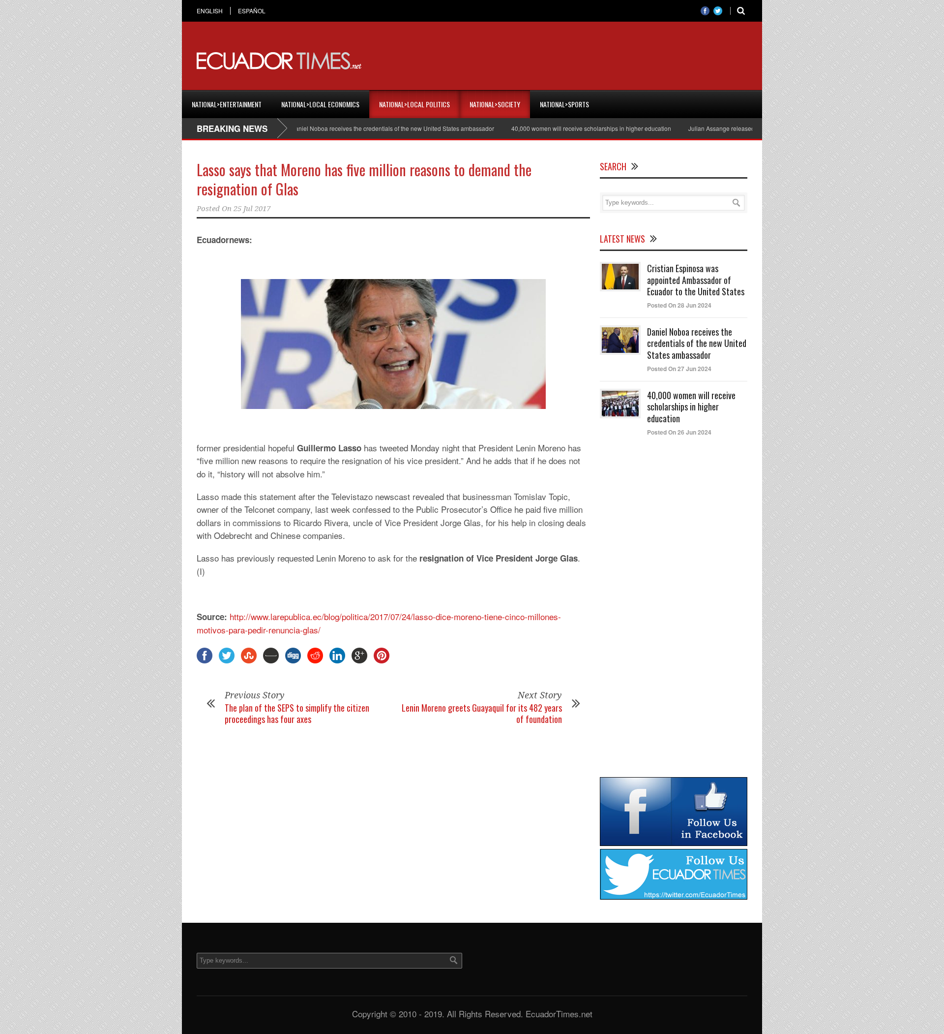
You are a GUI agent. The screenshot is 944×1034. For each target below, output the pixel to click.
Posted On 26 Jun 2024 (679, 432)
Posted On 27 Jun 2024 (679, 368)
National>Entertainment (227, 104)
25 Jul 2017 (252, 208)
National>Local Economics (320, 104)
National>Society (495, 104)
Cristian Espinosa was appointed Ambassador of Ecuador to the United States (695, 280)
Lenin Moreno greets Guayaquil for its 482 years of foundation (482, 713)
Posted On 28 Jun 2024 (679, 305)
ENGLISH (210, 11)
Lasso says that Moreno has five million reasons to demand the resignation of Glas (364, 179)
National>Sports (564, 104)
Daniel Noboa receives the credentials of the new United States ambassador (368, 128)
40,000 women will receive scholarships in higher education (567, 128)
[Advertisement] (568, 61)
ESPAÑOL (252, 11)
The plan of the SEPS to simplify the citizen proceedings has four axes (297, 713)
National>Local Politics (414, 104)
